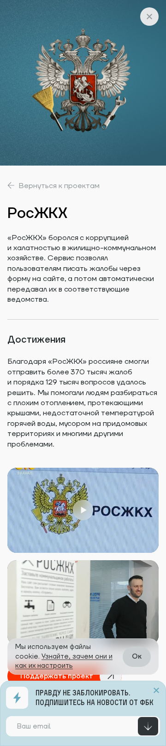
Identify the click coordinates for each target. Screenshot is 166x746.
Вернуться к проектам (59, 185)
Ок (137, 656)
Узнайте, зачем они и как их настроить (64, 661)
